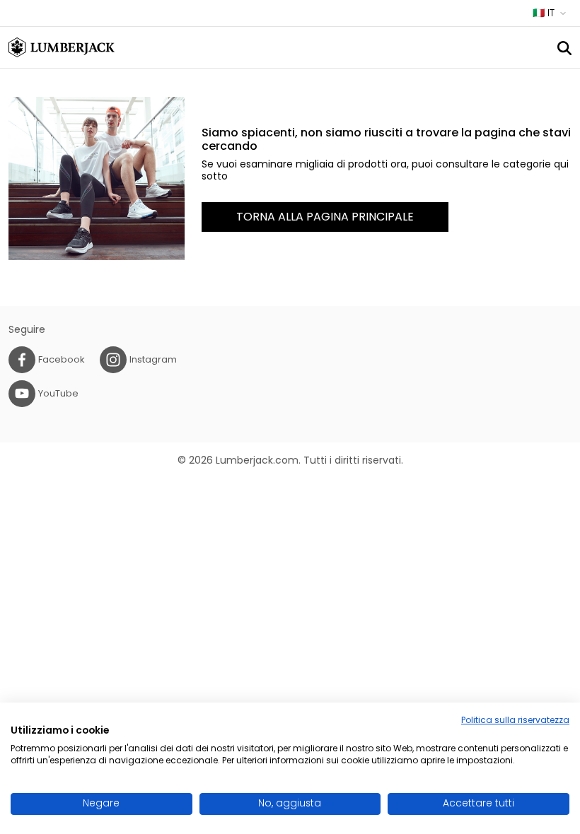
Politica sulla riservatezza (515, 720)
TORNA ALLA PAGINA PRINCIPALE (325, 216)
